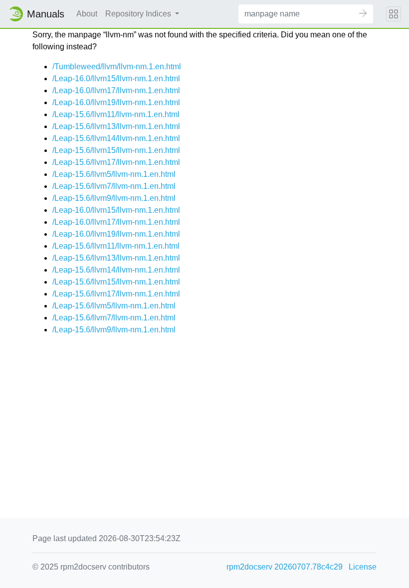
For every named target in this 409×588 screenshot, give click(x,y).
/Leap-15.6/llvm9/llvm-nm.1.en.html (114, 198)
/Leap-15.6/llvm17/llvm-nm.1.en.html (116, 162)
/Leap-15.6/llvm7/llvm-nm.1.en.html (114, 186)
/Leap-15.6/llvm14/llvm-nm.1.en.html (116, 138)
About (86, 13)
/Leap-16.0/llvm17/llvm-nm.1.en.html (116, 90)
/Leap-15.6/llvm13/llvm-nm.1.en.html (116, 126)
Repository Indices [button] (139, 13)
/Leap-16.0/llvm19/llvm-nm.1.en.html (116, 102)
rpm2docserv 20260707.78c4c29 (284, 567)
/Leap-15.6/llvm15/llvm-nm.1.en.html (116, 150)
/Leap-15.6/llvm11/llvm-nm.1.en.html (116, 114)
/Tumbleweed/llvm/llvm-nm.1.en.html (116, 66)
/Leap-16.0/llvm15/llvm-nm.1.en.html (116, 78)
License (363, 567)
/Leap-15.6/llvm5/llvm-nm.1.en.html (114, 174)
